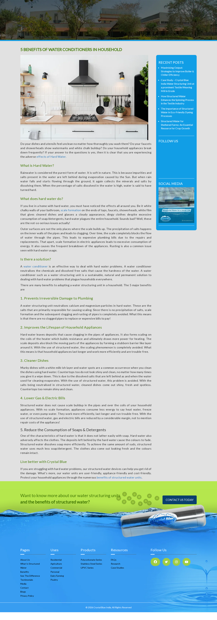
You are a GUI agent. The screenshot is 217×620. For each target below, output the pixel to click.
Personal (55, 571)
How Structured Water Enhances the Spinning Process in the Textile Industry (177, 100)
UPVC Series (87, 567)
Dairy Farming (57, 575)
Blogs (23, 591)
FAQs (113, 559)
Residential (56, 559)
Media (23, 583)
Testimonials (26, 579)
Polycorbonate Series (91, 559)
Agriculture (56, 563)
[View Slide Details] (176, 205)
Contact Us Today (179, 500)
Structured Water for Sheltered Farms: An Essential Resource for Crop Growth (177, 125)
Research (115, 563)
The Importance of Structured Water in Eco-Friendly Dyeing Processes (177, 112)
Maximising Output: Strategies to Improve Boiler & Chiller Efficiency (177, 71)
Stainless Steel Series (91, 563)
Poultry (54, 579)
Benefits (24, 571)
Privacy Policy (27, 595)
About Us (25, 559)
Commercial (56, 567)
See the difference (30, 575)
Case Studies (117, 567)
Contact (24, 587)
